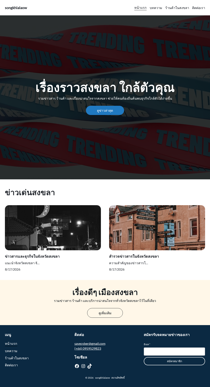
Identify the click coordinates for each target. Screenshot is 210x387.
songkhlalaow (16, 7)
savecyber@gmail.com (89, 343)
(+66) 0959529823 (87, 348)
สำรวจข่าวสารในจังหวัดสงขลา (134, 256)
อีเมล (147, 344)
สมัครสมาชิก (174, 361)
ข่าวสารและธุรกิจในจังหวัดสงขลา (32, 256)
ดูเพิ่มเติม (105, 313)
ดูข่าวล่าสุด (105, 110)
